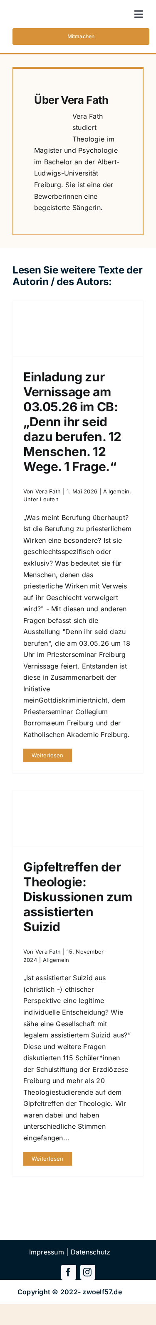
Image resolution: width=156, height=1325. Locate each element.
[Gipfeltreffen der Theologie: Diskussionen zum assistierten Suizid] (78, 819)
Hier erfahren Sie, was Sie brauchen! (78, 1222)
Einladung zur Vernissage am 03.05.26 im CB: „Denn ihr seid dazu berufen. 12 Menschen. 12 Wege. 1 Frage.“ (72, 421)
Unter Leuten (41, 499)
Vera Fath (85, 99)
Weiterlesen (48, 755)
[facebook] (68, 1272)
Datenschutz (91, 1252)
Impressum (46, 1252)
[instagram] (87, 1272)
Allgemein (116, 491)
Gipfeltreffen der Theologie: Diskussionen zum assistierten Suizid (77, 896)
